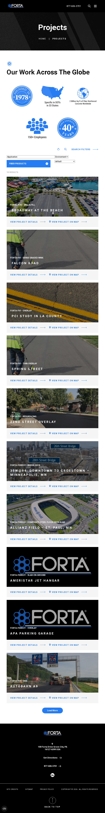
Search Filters (80, 149)
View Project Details (24, 222)
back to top (52, 807)
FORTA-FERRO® (20, 172)
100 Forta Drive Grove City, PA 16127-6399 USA (52, 748)
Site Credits (12, 789)
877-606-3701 (50, 766)
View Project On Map (65, 222)
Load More (52, 710)
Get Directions (50, 758)
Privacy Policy (47, 789)
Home (42, 39)
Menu (95, 6)
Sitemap (29, 789)
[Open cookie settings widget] (4, 809)
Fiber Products (17, 163)
